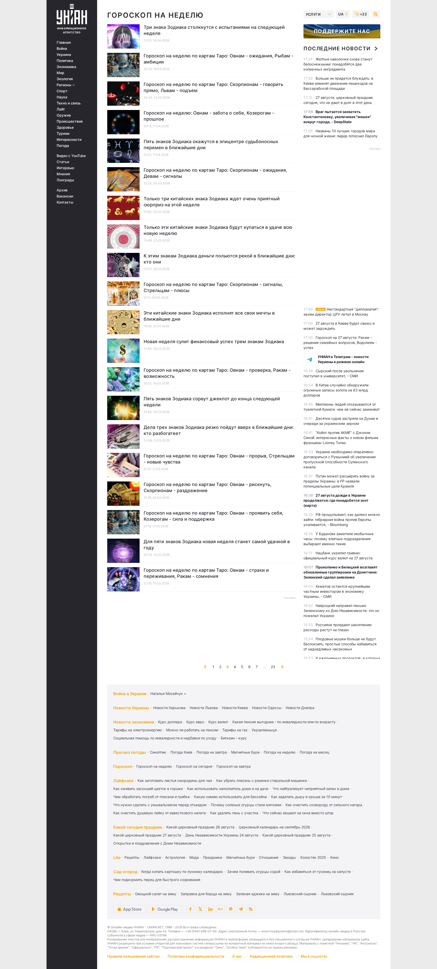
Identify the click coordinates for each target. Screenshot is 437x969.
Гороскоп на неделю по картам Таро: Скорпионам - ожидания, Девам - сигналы (215, 173)
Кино (334, 857)
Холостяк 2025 (313, 857)
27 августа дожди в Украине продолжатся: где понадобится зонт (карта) (335, 500)
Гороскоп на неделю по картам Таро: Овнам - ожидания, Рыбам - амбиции (218, 58)
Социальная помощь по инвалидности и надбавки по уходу (164, 738)
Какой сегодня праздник (137, 827)
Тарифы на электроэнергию (137, 730)
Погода (63, 146)
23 (273, 667)
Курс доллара (170, 722)
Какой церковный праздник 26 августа (200, 827)
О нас (237, 956)
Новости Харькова (169, 708)
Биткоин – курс (234, 738)
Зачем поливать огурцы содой (253, 871)
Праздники (212, 857)
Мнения (63, 174)
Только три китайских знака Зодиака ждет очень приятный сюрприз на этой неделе (212, 201)
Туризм (63, 133)
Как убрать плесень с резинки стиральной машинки (261, 780)
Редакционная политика (271, 956)
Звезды (289, 857)
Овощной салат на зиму (155, 894)
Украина (64, 55)
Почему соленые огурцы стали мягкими (246, 805)
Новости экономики (133, 721)
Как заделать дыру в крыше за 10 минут (306, 797)
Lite (116, 857)
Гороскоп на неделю (154, 766)
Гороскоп (122, 766)
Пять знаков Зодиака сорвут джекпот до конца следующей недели (212, 401)
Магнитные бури (245, 752)
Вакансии (65, 196)
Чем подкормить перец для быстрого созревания (156, 879)
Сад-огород (125, 871)
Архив (62, 190)
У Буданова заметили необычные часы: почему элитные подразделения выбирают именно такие (338, 539)
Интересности (69, 140)
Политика (65, 61)
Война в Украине (129, 693)
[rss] (251, 909)
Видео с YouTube (71, 156)
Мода (194, 857)
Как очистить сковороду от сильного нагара (324, 805)
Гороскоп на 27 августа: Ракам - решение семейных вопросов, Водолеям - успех (340, 342)
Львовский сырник (300, 894)
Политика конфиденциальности (196, 956)
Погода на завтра (211, 752)
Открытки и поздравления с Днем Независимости (157, 843)
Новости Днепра (300, 708)
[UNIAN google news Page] (220, 909)
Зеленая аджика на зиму (257, 894)
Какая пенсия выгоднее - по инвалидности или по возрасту (284, 722)
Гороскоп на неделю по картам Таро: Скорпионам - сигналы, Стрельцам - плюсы (213, 287)
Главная (64, 42)
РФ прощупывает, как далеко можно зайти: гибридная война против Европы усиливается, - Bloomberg (341, 519)
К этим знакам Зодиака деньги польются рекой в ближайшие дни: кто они (219, 259)
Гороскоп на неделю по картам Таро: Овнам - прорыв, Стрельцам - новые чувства (219, 459)
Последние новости (336, 49)
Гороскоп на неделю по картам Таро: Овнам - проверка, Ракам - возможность (217, 373)
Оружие (64, 115)
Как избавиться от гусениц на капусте (318, 871)
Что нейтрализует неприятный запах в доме (311, 788)
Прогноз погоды (129, 752)
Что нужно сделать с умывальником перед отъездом (160, 805)
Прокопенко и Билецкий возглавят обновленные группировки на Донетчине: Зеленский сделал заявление (340, 572)
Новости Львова (204, 708)
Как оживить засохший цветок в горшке (148, 788)
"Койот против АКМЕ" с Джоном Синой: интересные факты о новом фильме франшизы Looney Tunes (340, 437)
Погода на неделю (279, 752)
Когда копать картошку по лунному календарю (182, 871)
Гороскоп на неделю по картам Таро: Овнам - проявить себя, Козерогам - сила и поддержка (213, 516)
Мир (60, 73)
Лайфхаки (123, 780)
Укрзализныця (264, 730)
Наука (62, 97)
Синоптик (158, 752)
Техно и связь (69, 103)
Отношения (268, 857)
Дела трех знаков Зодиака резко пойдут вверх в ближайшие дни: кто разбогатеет (219, 430)
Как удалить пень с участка (234, 813)
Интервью (65, 168)
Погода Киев (181, 752)
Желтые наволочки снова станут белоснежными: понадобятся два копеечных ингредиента (337, 64)
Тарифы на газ (234, 730)
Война (62, 49)
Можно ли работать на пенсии (192, 730)
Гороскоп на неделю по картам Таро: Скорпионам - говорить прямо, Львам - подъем (213, 87)
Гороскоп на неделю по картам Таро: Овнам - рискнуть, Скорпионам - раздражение (207, 487)
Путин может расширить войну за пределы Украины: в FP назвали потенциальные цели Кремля (339, 481)
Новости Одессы (266, 708)
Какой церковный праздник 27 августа (147, 835)
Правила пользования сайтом (133, 956)
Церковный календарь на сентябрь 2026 (274, 827)
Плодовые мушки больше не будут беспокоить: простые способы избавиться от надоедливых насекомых (340, 644)
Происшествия (70, 121)
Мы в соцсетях (314, 956)
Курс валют (218, 722)
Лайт (61, 109)
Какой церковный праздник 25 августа (297, 835)
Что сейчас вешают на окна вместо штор (298, 813)
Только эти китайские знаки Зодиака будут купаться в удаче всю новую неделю (218, 230)
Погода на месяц (314, 752)
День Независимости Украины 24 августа (221, 835)
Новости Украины (131, 707)
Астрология (175, 857)
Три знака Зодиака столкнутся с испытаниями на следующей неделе (214, 30)
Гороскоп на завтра (233, 766)
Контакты (65, 202)
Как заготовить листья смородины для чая (175, 780)
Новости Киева (235, 708)
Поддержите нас (342, 31)
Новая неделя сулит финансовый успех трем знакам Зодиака (214, 341)
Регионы (64, 85)
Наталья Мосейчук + (168, 693)
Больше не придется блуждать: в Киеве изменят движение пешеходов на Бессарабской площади (338, 83)
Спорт (62, 91)
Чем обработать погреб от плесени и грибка (151, 797)
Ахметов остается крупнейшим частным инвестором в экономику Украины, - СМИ (336, 591)
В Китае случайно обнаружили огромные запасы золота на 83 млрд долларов (335, 390)
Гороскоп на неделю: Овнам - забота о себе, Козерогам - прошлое (209, 116)
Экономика (66, 67)
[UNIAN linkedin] (210, 909)
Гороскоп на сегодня (194, 766)
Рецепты (131, 857)
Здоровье (65, 127)
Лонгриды (65, 180)
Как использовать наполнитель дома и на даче (227, 788)
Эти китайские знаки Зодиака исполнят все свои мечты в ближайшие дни (209, 316)
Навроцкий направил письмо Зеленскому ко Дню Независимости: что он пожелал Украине (341, 610)
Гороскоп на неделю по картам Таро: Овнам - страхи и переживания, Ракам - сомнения (206, 573)
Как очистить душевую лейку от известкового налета (159, 813)
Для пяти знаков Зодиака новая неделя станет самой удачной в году (217, 544)
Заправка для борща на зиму (206, 894)
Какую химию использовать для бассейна (230, 797)
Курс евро (195, 722)
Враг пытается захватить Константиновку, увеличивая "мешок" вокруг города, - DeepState (337, 116)
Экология (65, 79)
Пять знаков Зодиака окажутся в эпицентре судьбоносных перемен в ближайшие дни (211, 144)
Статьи (63, 162)
